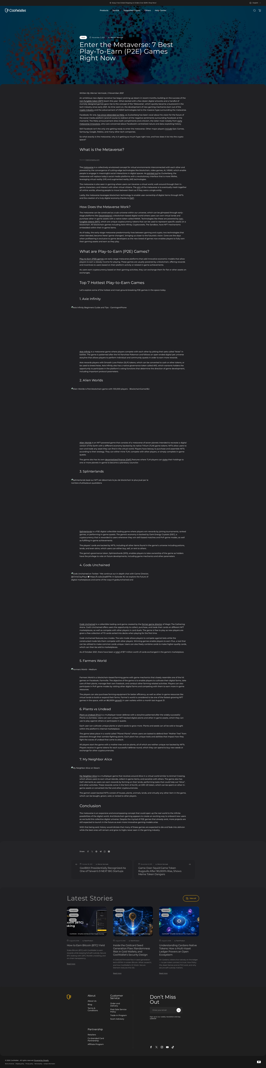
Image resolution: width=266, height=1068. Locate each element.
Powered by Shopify (41, 1060)
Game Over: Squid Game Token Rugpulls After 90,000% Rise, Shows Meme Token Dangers (159, 871)
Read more (71, 964)
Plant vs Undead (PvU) (90, 715)
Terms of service (9, 1063)
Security (120, 910)
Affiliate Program (96, 1044)
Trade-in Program (118, 1015)
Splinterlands (86, 531)
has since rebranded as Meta (110, 115)
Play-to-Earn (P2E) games (92, 259)
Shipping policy (19, 1063)
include (168, 129)
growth (118, 700)
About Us (92, 1001)
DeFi (132, 198)
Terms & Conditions (93, 1009)
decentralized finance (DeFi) (118, 459)
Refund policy (38, 1063)
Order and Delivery (115, 1004)
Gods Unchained (87, 624)
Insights (74, 910)
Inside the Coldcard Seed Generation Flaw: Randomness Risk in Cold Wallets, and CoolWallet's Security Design (131, 950)
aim (139, 187)
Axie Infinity (85, 352)
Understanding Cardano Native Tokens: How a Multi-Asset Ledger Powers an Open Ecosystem (178, 950)
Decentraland (105, 216)
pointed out (152, 173)
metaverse (89, 167)
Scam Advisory (117, 1019)
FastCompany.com (92, 160)
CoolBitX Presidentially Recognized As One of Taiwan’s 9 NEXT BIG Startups (103, 869)
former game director (152, 624)
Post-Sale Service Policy (118, 1010)
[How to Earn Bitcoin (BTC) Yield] (87, 921)
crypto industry (87, 110)
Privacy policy (29, 1063)
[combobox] (255, 3)
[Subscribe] (179, 1010)
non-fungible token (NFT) (91, 101)
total (117, 652)
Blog (90, 1004)
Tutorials (74, 915)
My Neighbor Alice (88, 776)
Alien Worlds (85, 443)
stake (165, 459)
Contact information (49, 1063)
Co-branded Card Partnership (96, 1039)
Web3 (83, 37)
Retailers (92, 1035)
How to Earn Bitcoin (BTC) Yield (86, 945)
